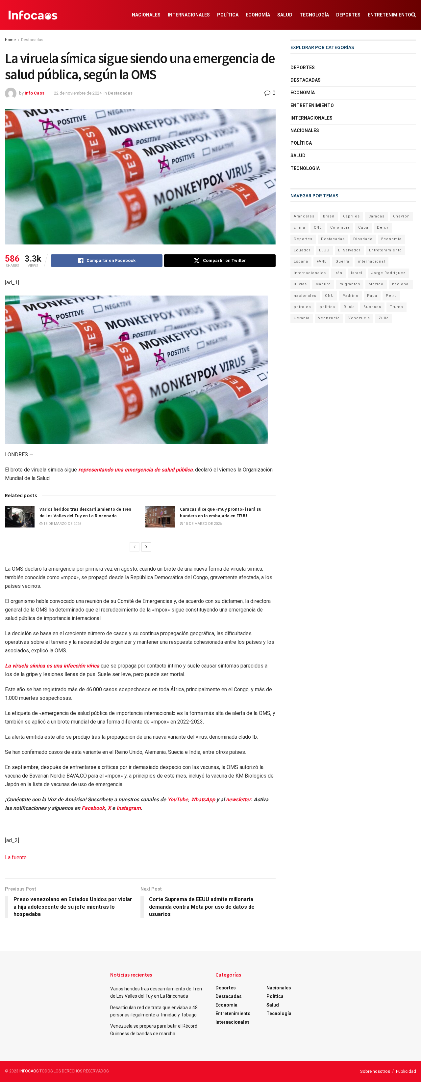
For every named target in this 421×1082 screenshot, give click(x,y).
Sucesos (372, 307)
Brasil (328, 216)
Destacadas (32, 40)
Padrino (350, 296)
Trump (396, 307)
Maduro (323, 284)
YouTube (177, 799)
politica (327, 307)
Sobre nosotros (375, 1071)
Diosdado (363, 239)
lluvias (300, 284)
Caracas (376, 216)
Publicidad (406, 1071)
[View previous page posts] (134, 547)
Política (227, 14)
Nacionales (146, 14)
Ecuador (302, 250)
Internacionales (189, 14)
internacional (371, 261)
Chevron (401, 216)
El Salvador (349, 250)
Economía (258, 14)
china (299, 227)
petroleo (302, 307)
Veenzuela (329, 318)
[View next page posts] (146, 547)
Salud (284, 14)
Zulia (384, 318)
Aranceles (304, 216)
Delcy (382, 227)
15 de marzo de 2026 (61, 524)
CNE (318, 227)
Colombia (340, 227)
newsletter (238, 799)
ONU (329, 296)
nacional (401, 284)
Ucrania (302, 318)
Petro (391, 296)
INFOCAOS (28, 1071)
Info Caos (34, 93)
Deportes (348, 14)
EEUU (324, 250)
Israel (356, 273)
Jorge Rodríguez (388, 273)
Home (10, 40)
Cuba (363, 227)
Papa (372, 296)
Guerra (342, 261)
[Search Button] (413, 15)
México (376, 284)
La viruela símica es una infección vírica (53, 666)
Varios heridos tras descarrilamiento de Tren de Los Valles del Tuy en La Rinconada (85, 512)
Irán (338, 273)
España (301, 261)
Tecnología (314, 14)
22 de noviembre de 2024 (78, 93)
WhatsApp (203, 799)
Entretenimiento (389, 14)
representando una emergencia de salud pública (135, 470)
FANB (322, 261)
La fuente (16, 857)
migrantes (349, 284)
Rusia (349, 307)
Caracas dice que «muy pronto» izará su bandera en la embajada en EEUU (220, 512)
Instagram (128, 808)
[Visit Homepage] (33, 14)
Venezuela (359, 318)
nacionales (305, 296)
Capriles (351, 216)
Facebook (93, 808)
